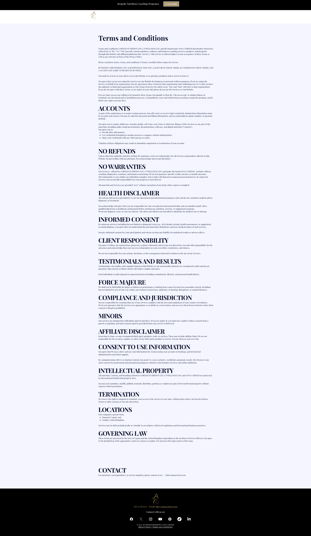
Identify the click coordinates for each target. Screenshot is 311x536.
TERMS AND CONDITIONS (162, 527)
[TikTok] (179, 519)
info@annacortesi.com (176, 475)
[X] (141, 519)
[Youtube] (160, 519)
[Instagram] (151, 519)
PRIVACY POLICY (145, 527)
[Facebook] (131, 519)
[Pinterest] (170, 519)
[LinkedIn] (189, 519)
